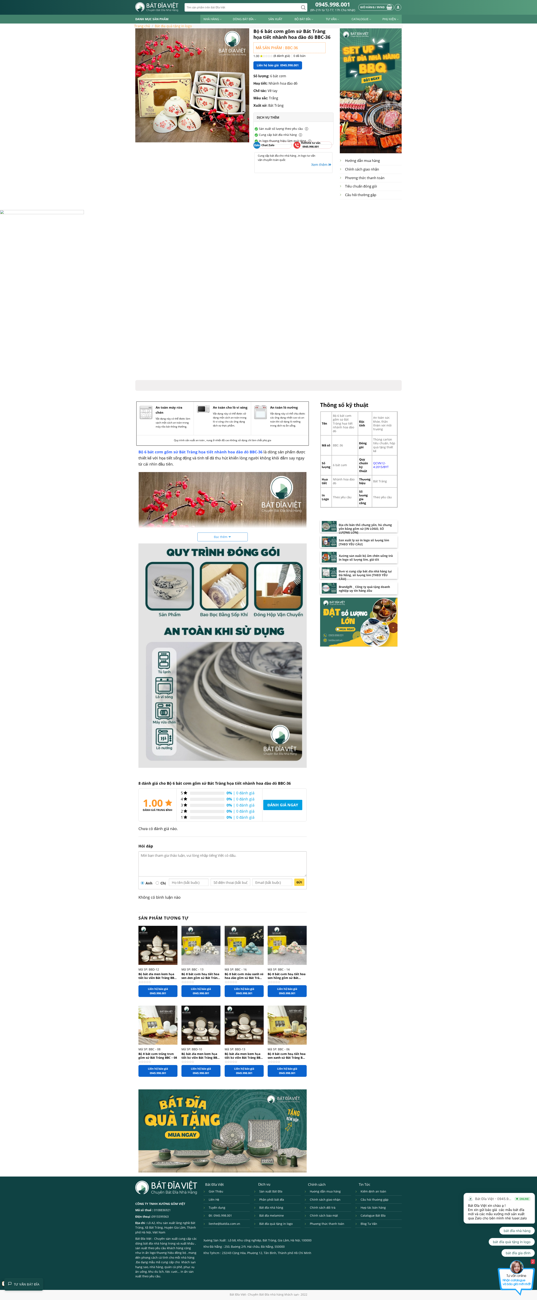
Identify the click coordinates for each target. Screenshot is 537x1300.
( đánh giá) (282, 56)
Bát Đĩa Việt (143, 1239)
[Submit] (303, 7)
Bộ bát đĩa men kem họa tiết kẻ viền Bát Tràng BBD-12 (157, 976)
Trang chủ (142, 26)
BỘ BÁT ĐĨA (303, 19)
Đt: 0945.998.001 (220, 1215)
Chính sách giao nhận (362, 169)
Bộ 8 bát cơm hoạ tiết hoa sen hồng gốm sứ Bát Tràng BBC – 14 (286, 976)
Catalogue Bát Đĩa (373, 1215)
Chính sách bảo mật (324, 1215)
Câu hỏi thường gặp (360, 195)
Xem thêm (319, 164)
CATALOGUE (360, 19)
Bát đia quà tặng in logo (173, 26)
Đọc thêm (220, 537)
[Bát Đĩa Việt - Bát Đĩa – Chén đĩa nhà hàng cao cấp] (156, 7)
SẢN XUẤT (275, 19)
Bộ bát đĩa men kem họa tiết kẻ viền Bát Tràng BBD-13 (244, 1055)
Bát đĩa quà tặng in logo (276, 1224)
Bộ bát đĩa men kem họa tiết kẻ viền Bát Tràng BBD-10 (200, 1055)
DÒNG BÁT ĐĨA (243, 19)
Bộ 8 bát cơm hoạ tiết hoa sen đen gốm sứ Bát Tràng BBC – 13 (200, 976)
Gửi (299, 882)
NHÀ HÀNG (211, 19)
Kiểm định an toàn (373, 1191)
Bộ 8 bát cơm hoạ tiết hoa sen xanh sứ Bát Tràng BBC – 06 (287, 1055)
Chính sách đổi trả (322, 1207)
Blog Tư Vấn (369, 1224)
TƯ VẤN (331, 19)
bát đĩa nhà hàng (155, 1243)
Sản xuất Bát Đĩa (270, 1191)
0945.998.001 (332, 4)
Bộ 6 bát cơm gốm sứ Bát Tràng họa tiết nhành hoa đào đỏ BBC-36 (200, 451)
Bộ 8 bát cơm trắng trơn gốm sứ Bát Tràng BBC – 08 (157, 1055)
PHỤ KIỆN (389, 19)
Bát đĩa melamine (271, 1215)
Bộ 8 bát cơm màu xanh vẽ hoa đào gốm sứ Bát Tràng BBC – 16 (244, 976)
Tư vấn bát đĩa (26, 1284)
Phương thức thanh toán (365, 178)
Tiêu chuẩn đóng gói (361, 186)
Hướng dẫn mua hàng (362, 160)
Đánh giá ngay (282, 804)
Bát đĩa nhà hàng (271, 1207)
